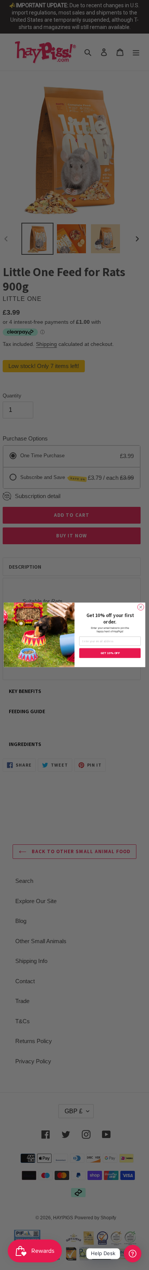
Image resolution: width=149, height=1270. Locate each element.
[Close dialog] (141, 607)
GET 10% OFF (110, 653)
